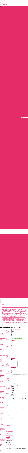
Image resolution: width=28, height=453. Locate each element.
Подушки (1, 418)
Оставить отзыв (8, 425)
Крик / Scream (5, 135)
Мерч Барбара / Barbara (4, 282)
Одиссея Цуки (5, 160)
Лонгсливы (4, 210)
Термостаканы (5, 105)
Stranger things (7, 331)
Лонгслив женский (2, 356)
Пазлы (17, 311)
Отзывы (12, 343)
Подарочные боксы (5, 183)
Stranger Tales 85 (6, 322)
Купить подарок (5, 4)
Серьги (4, 219)
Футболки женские (5, 23)
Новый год (4, 172)
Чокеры (4, 220)
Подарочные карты (5, 184)
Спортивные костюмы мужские (5, 53)
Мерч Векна (1, 393)
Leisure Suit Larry (5, 163)
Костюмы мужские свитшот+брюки (5, 52)
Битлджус (7, 363)
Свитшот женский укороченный (5, 31)
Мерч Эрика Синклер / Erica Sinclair (5, 97)
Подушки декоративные (5, 113)
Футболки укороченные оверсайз (5, 205)
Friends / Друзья (5, 121)
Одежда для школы (5, 182)
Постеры (4, 76)
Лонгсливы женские (4, 29)
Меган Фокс (4, 171)
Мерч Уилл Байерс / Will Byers (5, 276)
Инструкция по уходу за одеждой (10, 431)
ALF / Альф (4, 127)
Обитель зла (4, 147)
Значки (13, 319)
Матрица (4, 142)
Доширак (4, 223)
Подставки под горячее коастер (5, 75)
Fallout (4, 129)
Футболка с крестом (5, 227)
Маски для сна (5, 71)
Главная (3, 304)
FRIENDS (7, 332)
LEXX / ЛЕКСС (5, 126)
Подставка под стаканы (5, 185)
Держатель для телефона (5, 65)
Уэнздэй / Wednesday (4, 125)
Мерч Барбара (1, 408)
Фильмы (5, 8)
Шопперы (4, 101)
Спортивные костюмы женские (5, 41)
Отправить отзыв (13, 367)
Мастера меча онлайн (5, 155)
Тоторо (6, 372)
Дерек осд (4, 22)
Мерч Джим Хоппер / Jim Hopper (5, 92)
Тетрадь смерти (5, 152)
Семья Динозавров (5, 133)
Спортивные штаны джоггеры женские (5, 40)
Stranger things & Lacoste (3, 340)
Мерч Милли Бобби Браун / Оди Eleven (5, 19)
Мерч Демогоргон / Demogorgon (5, 90)
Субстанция (7, 366)
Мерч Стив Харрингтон (3, 397)
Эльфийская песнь (5, 153)
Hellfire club (3, 235)
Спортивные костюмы (4, 194)
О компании (7, 433)
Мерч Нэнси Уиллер (14, 321)
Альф (6, 338)
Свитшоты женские (4, 243)
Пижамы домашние (4, 250)
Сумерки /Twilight (5, 149)
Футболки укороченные (5, 203)
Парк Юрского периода (5, 138)
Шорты (4, 206)
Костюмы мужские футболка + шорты (5, 50)
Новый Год (1, 444)
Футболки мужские (4, 253)
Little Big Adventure (5, 165)
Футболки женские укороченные (5, 24)
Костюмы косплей (5, 15)
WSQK (3, 236)
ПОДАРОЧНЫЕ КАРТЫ (7, 310)
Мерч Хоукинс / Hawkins (5, 102)
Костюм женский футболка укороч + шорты (5, 33)
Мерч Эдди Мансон (2, 345)
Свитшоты (4, 191)
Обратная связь (8, 438)
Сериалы (3, 8)
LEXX (6, 340)
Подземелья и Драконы (5, 57)
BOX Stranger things (4, 234)
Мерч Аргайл (5, 87)
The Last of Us (5, 168)
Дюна (6, 347)
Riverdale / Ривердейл (4, 123)
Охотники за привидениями (5, 136)
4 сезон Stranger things (2, 338)
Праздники (5, 9)
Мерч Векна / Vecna (7, 316)
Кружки (4, 180)
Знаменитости (2, 9)
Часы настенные (5, 81)
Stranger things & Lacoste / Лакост (5, 46)
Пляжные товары (5, 74)
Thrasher (4, 222)
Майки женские (5, 70)
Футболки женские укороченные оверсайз (5, 26)
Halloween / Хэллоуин (4, 119)
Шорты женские (15, 309)
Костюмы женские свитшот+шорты (5, 37)
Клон (4, 132)
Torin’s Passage (7, 389)
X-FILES (7, 333)
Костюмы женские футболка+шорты (5, 35)
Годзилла (7, 356)
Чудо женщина (7, 354)
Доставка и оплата (8, 436)
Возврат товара (8, 437)
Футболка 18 (4, 226)
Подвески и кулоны (5, 218)
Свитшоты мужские (4, 254)
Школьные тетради (2, 428)
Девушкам (6, 10)
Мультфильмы (3, 169)
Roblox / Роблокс (5, 166)
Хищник (7, 358)
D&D (4, 10)
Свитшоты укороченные (5, 202)
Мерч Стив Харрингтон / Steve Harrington (5, 86)
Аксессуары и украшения (5, 63)
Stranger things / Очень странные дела (4, 13)
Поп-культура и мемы (4, 221)
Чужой (4, 143)
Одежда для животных (4, 73)
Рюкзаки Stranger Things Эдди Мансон (16, 385)
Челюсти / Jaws (5, 150)
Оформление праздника (4, 114)
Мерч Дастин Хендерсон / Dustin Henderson (5, 89)
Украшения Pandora (5, 80)
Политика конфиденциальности (10, 434)
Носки (4, 72)
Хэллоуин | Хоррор (5, 173)
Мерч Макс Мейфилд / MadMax (5, 21)
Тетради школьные (5, 174)
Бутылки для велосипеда (4, 106)
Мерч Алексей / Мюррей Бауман (5, 93)
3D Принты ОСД (5, 61)
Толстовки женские (2, 365)
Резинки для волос (5, 103)
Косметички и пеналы (5, 67)
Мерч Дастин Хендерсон (3, 398)
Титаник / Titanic (5, 141)
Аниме (7, 8)
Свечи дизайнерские (5, 79)
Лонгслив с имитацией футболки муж (5, 69)
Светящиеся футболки (4, 77)
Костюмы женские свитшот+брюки (5, 38)
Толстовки (4, 192)
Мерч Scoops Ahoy (5, 99)
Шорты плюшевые (5, 207)
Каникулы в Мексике (4, 131)
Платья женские (5, 42)
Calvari (4, 56)
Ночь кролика (7, 380)
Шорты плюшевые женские (5, 251)
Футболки (4, 190)
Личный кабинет (2, 0)
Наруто (4, 151)
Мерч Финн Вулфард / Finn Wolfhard (5, 83)
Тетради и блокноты (5, 107)
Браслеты (4, 217)
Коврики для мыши (5, 175)
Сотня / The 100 (5, 122)
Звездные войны (5, 146)
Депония (7, 379)
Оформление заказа (8, 432)
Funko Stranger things (4, 283)
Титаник (7, 355)
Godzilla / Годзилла (5, 145)
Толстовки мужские (5, 49)
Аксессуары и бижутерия (5, 216)
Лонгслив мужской (2, 360)
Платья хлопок (5, 200)
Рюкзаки (4, 104)
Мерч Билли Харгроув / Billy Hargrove (5, 95)
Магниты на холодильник (5, 111)
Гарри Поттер (5, 144)
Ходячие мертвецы (5, 128)
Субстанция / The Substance (5, 148)
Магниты (4, 181)
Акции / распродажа (5, 118)
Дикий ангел (7, 339)
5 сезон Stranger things (4, 295)
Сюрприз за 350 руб (5, 116)
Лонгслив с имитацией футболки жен (5, 60)
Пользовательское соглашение (9, 435)
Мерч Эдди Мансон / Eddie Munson (5, 20)
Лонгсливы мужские (4, 48)
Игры (2, 157)
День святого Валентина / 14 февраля (5, 55)
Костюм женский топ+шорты (5, 36)
